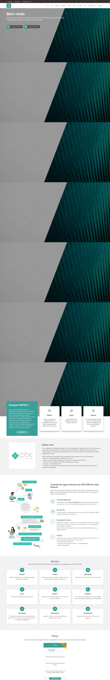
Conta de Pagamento (64, 500)
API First (59, 535)
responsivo (55, 613)
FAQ (74, 5)
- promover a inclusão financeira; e (51, 464)
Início (48, 5)
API (85, 5)
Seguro (22, 574)
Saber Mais (21, 432)
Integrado (22, 613)
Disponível (88, 574)
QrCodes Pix (61, 510)
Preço (69, 5)
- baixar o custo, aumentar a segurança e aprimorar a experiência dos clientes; (64, 460)
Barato (55, 594)
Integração (88, 613)
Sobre (56, 5)
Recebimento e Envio (64, 520)
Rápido (55, 574)
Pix (52, 5)
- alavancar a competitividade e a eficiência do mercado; (57, 458)
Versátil (88, 594)
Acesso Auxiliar (33, 26)
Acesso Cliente (16, 26)
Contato (79, 5)
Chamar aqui (55, 678)
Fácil (22, 594)
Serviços (63, 5)
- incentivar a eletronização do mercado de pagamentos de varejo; (60, 462)
